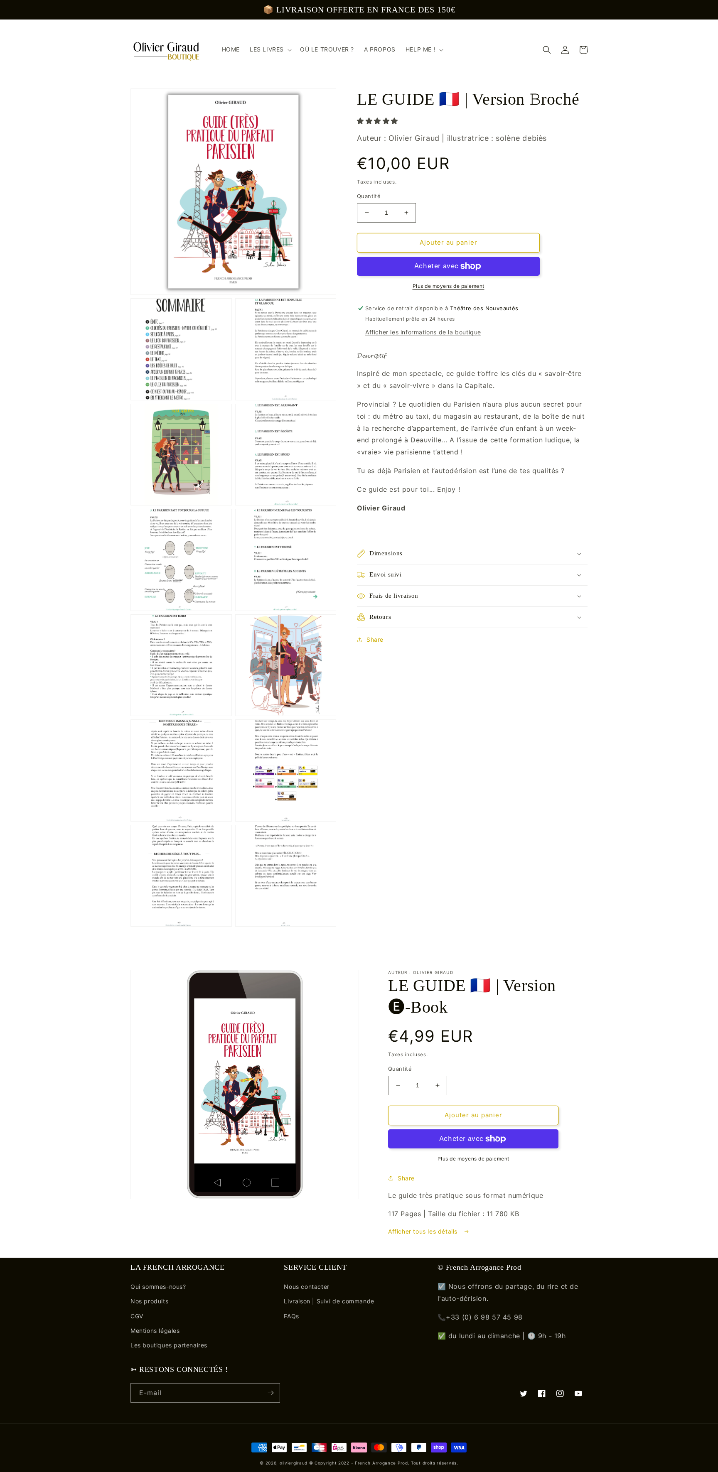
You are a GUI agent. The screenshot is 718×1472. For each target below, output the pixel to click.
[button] (547, 50)
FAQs (291, 1316)
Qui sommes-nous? (158, 1286)
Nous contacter (306, 1286)
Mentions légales (155, 1330)
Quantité (369, 196)
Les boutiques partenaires (168, 1345)
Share (375, 639)
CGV (136, 1316)
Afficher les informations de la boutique (423, 332)
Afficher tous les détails (424, 1231)
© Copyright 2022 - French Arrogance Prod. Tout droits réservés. (383, 1462)
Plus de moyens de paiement (448, 286)
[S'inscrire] (270, 1393)
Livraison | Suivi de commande (329, 1301)
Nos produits (149, 1301)
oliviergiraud (293, 1462)
